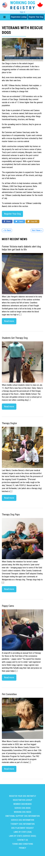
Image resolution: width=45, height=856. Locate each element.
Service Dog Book (22, 808)
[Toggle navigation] (4, 17)
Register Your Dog (36, 17)
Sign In (22, 12)
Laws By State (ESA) (23, 832)
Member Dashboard (22, 804)
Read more (9, 321)
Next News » (37, 230)
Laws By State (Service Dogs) (22, 836)
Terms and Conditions (22, 844)
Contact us (22, 840)
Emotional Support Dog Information (22, 816)
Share (8, 221)
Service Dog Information (22, 820)
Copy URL (33, 221)
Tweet (20, 221)
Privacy (22, 848)
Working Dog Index (22, 812)
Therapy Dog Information (22, 824)
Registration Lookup (19, 17)
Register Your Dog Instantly (22, 796)
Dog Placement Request (22, 828)
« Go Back (7, 230)
